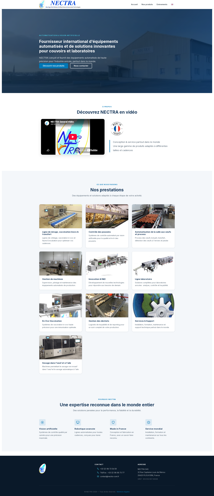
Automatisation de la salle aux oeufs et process (153, 233)
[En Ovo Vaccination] (60, 305)
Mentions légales (123, 492)
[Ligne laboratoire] (153, 263)
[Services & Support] (153, 305)
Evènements (162, 4)
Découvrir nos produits (53, 66)
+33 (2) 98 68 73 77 (116, 473)
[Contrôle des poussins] (107, 216)
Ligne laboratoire (143, 279)
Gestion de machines (52, 279)
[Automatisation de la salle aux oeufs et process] (153, 216)
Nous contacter (81, 66)
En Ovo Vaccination (52, 321)
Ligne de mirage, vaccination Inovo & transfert (60, 233)
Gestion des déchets (99, 321)
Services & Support (144, 321)
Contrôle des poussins (100, 232)
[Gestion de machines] (60, 263)
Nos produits (147, 4)
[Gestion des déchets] (107, 305)
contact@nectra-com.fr (109, 476)
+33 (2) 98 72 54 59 (108, 469)
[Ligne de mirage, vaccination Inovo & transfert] (60, 216)
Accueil (134, 4)
